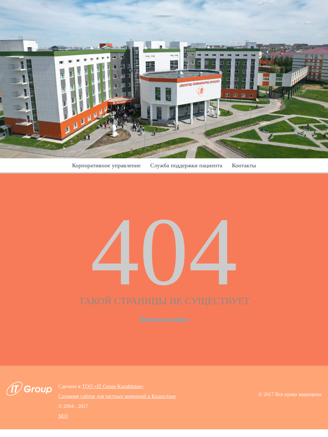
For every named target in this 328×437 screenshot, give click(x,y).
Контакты (244, 165)
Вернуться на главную (164, 319)
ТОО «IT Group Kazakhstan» (113, 386)
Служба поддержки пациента (186, 165)
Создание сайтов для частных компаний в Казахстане (117, 396)
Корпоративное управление (106, 165)
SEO (63, 416)
